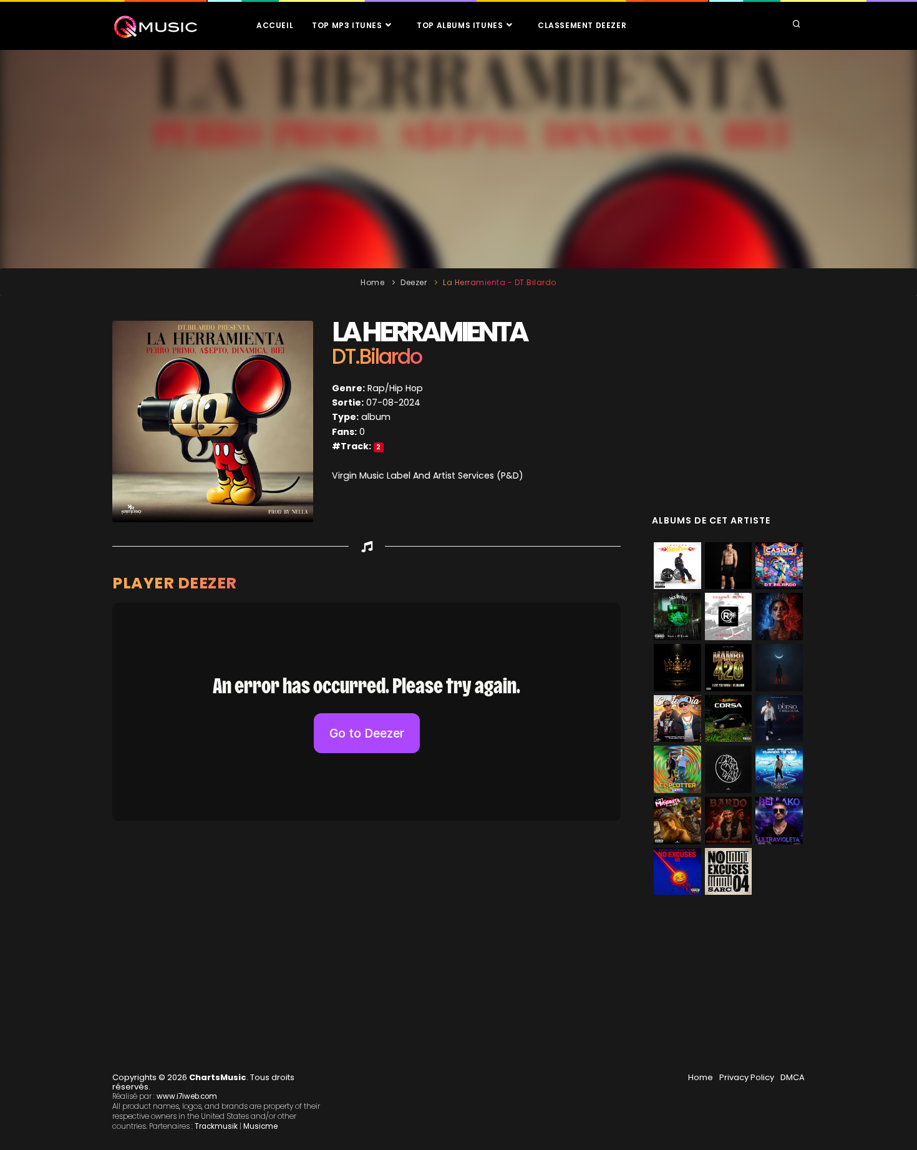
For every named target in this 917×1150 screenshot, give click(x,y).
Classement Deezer (582, 25)
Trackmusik (216, 1126)
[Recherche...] (796, 25)
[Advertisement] (458, 159)
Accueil (274, 25)
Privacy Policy (746, 1077)
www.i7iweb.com (187, 1096)
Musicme (260, 1126)
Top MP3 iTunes (348, 25)
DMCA (792, 1077)
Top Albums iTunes (461, 25)
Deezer (413, 282)
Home (372, 282)
